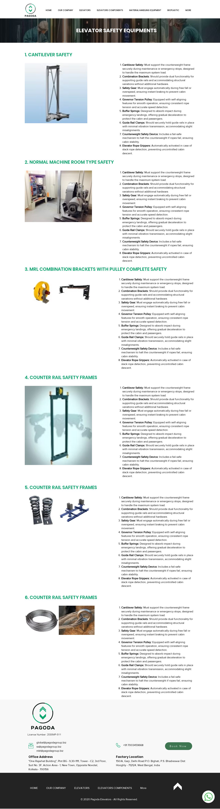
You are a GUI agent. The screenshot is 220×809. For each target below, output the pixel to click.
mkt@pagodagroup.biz (49, 750)
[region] (177, 786)
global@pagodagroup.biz (51, 742)
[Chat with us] (208, 797)
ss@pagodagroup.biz (48, 746)
